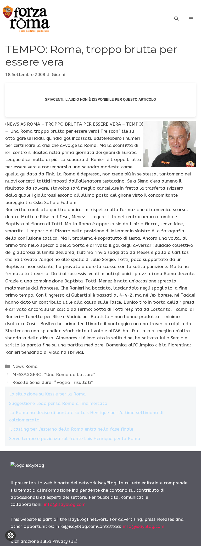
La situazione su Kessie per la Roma (47, 394)
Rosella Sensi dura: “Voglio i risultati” (52, 382)
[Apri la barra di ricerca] (176, 18)
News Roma (25, 366)
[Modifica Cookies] (10, 535)
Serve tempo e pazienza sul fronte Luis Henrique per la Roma (74, 438)
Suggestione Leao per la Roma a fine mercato (58, 403)
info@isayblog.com (65, 504)
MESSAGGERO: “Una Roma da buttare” (53, 374)
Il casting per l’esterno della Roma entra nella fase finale (71, 429)
